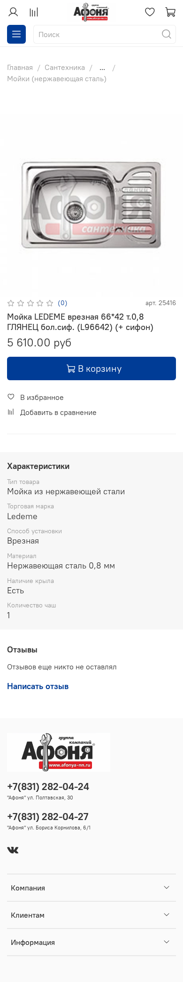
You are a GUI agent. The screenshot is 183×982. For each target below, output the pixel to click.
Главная (20, 67)
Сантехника (65, 67)
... (102, 67)
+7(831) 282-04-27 (47, 816)
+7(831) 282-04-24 (48, 786)
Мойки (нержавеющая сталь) (57, 78)
